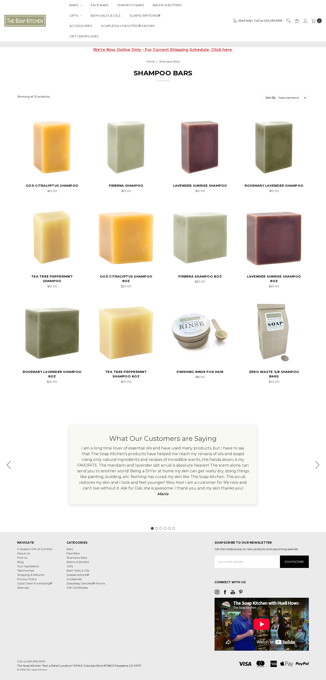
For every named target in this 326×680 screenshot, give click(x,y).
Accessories (80, 26)
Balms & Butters (167, 5)
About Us (23, 553)
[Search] (288, 21)
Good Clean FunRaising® (34, 583)
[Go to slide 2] (317, 465)
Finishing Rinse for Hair (200, 372)
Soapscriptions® (144, 15)
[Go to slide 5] (169, 528)
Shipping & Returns (30, 575)
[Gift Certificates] (296, 21)
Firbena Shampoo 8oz (200, 276)
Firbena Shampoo (126, 185)
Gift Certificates (84, 36)
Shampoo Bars (130, 5)
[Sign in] (305, 21)
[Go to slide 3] (160, 528)
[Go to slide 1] (152, 528)
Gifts (74, 15)
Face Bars (100, 5)
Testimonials (25, 570)
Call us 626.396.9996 (31, 661)
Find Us (22, 557)
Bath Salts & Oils (106, 15)
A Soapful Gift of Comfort (35, 549)
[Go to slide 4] (165, 528)
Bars (74, 5)
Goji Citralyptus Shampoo (52, 185)
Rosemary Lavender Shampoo (274, 185)
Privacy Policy (27, 579)
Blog (20, 562)
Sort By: (271, 98)
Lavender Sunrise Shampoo (200, 185)
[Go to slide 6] (9, 465)
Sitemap (23, 587)
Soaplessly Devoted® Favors (128, 26)
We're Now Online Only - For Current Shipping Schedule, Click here (163, 49)
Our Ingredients (28, 566)
